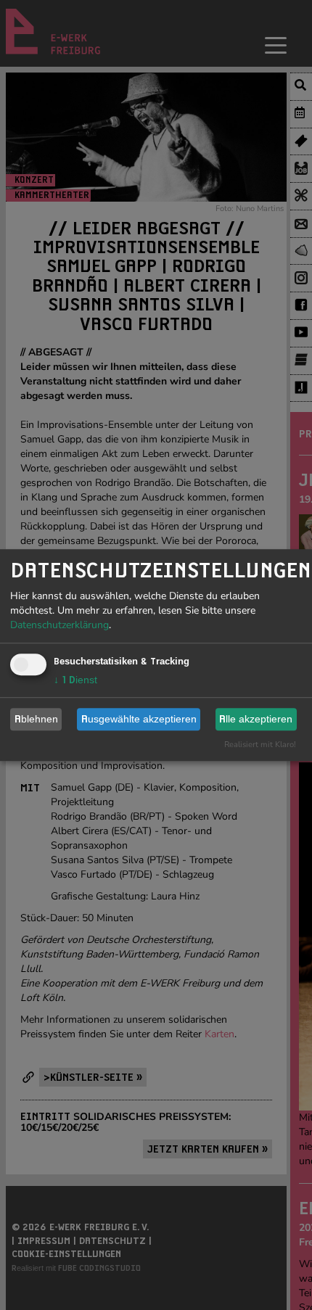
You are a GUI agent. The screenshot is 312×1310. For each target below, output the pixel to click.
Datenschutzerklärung (59, 625)
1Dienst (75, 680)
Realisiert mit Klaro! (260, 744)
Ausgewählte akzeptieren (139, 719)
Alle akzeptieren (255, 719)
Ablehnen (36, 719)
